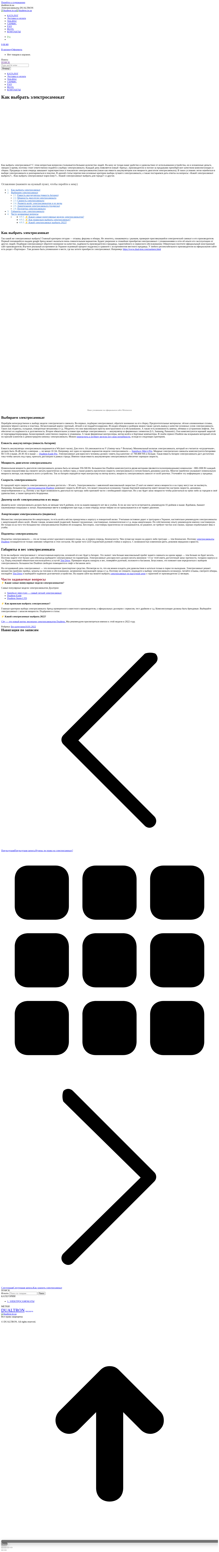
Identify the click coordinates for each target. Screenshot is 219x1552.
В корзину (6, 49)
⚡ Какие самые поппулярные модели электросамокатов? (54, 217)
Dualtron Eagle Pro (48, 454)
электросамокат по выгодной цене (128, 573)
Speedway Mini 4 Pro (142, 451)
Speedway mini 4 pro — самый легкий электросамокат (34, 593)
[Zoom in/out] (11, 1547)
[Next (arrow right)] (5, 1550)
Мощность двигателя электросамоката (36, 198)
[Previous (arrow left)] (2, 1550)
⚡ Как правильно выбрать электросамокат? (47, 219)
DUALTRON (13, 1310)
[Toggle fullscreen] (8, 1547)
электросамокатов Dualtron (40, 488)
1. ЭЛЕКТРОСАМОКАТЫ (20, 1301)
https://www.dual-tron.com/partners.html (142, 249)
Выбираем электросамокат (24, 192)
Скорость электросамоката (30, 200)
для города (29, 1311)
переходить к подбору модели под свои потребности (103, 436)
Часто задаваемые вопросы (24, 214)
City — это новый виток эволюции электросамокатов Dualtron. (33, 621)
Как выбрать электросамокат (25, 190)
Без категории (18, 626)
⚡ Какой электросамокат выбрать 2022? (46, 222)
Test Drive (65, 560)
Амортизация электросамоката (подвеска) (38, 206)
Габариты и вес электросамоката (27, 211)
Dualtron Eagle (14, 595)
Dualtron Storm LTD (17, 598)
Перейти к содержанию (13, 2)
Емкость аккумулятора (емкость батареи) (38, 195)
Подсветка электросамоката (31, 208)
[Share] (5, 1547)
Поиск (41, 1293)
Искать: (5, 1293)
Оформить (17, 49)
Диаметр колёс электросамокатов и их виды (39, 203)
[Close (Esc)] (2, 1547)
